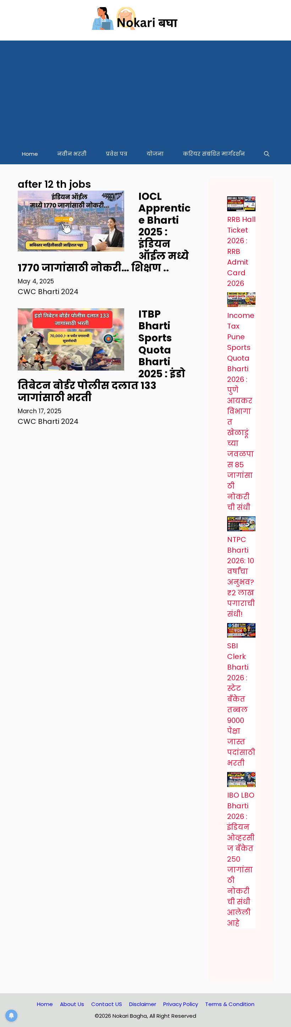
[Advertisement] (145, 90)
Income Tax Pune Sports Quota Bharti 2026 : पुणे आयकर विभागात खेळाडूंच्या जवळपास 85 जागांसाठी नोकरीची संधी (240, 411)
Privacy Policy (180, 1004)
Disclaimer (142, 1004)
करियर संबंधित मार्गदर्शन (214, 154)
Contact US (106, 1004)
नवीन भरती (72, 154)
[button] (266, 154)
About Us (72, 1004)
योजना (155, 154)
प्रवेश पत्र (116, 154)
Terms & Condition (229, 1004)
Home (30, 154)
